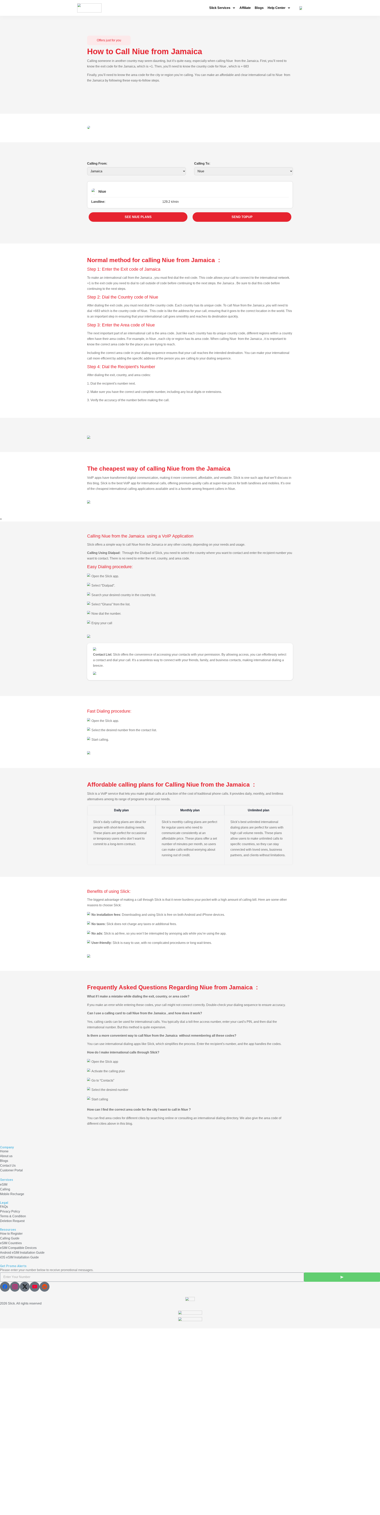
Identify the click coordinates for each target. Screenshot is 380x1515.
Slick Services (219, 7)
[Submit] (342, 1277)
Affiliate (245, 7)
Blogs (259, 7)
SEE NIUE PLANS (138, 217)
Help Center (276, 7)
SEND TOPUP (242, 217)
